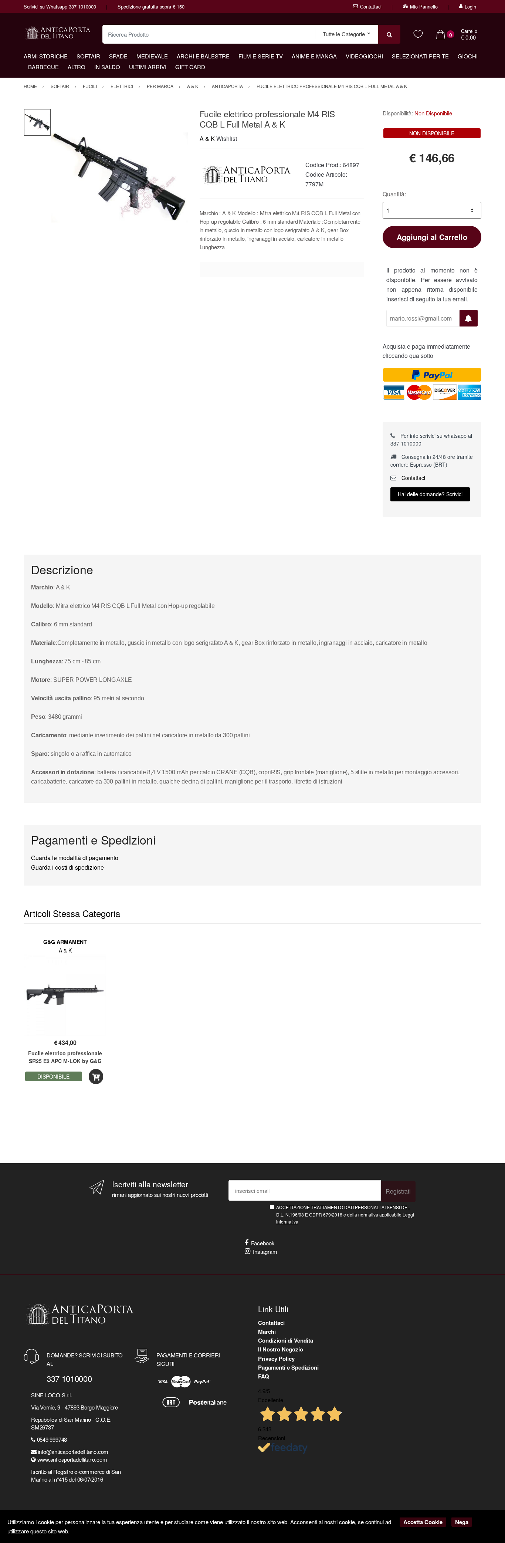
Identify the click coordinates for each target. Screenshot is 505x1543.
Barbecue (43, 67)
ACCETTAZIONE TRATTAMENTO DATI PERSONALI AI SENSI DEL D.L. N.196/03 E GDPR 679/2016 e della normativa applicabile (345, 1214)
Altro (76, 67)
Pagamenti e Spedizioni (288, 1367)
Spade (118, 56)
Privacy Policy (276, 1358)
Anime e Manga (314, 56)
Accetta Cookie (423, 1522)
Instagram (265, 1251)
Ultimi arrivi (147, 67)
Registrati (398, 1191)
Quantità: (394, 194)
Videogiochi (364, 56)
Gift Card (190, 67)
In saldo (107, 67)
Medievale (152, 56)
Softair (88, 56)
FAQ (263, 1376)
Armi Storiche (46, 56)
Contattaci (371, 6)
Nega (461, 1522)
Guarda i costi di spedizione (67, 867)
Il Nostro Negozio (280, 1349)
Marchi (267, 1331)
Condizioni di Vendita (285, 1340)
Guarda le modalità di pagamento (74, 857)
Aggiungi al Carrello (432, 236)
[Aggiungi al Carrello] (96, 1076)
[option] (119, 177)
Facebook (263, 1243)
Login (470, 6)
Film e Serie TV (260, 56)
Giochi (468, 56)
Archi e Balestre (203, 56)
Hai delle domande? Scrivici (430, 494)
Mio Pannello (424, 6)
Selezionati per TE (420, 56)
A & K (207, 138)
